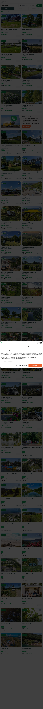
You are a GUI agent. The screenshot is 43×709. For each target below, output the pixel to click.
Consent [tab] (5, 346)
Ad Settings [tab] (26, 346)
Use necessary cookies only (21, 365)
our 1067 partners (8, 351)
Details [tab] (16, 346)
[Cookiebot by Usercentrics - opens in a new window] (37, 343)
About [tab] (37, 346)
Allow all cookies (35, 365)
